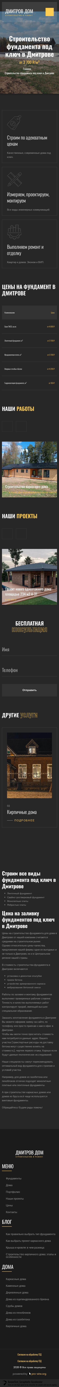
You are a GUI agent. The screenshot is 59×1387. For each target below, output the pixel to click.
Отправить (29, 690)
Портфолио (13, 1192)
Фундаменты (13, 1178)
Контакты (11, 1212)
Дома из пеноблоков (18, 1313)
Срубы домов (14, 1306)
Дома (9, 1185)
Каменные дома (15, 1286)
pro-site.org (39, 1374)
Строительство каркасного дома (26, 486)
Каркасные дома (16, 1279)
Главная (27, 69)
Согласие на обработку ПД (29, 1354)
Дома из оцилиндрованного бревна (27, 1299)
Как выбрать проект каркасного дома (28, 1241)
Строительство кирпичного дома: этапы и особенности (31, 1255)
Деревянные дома (17, 1292)
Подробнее (24, 820)
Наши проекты (15, 1198)
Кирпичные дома (16, 1326)
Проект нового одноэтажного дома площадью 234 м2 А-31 (28, 591)
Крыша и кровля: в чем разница (25, 1247)
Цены (9, 1205)
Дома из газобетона (18, 1319)
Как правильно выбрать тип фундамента (30, 1234)
